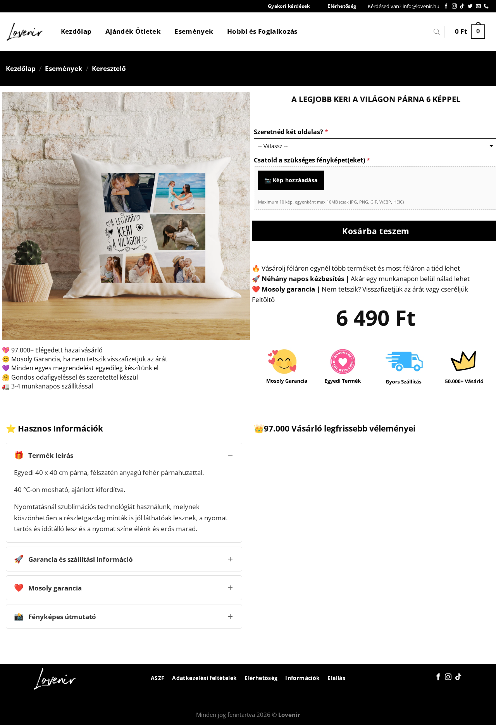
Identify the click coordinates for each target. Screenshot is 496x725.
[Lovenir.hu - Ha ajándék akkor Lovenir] (25, 31)
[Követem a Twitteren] (470, 6)
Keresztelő (109, 68)
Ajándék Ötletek (133, 31)
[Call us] (486, 6)
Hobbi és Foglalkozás (262, 31)
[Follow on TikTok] (462, 6)
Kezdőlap (76, 31)
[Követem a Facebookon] (446, 6)
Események (193, 31)
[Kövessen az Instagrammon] (454, 6)
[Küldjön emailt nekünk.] (478, 6)
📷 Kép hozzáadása (291, 180)
